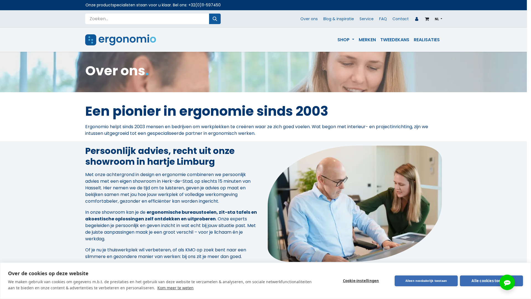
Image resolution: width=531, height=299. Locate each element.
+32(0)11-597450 (204, 5)
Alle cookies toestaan (491, 280)
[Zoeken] (215, 19)
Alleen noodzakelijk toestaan (426, 281)
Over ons (309, 19)
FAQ (383, 19)
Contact (400, 19)
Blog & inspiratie (338, 19)
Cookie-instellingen (361, 280)
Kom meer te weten (175, 287)
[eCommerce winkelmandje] (427, 18)
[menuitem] (345, 39)
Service (367, 19)
